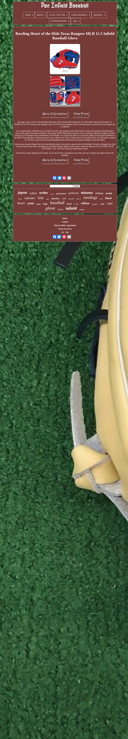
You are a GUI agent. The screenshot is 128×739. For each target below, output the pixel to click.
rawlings (90, 197)
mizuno (87, 192)
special (71, 199)
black (108, 198)
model (109, 193)
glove (50, 208)
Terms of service (65, 229)
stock (101, 199)
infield (71, 208)
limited (60, 209)
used (102, 204)
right (110, 203)
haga (45, 204)
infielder (29, 198)
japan (22, 192)
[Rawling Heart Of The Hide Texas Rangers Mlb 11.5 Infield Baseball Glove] (65, 59)
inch (47, 199)
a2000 (30, 203)
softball (33, 193)
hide (41, 198)
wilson (85, 203)
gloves (78, 199)
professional (61, 194)
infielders (55, 198)
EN (62, 232)
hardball (95, 204)
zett (64, 198)
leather (20, 199)
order (43, 193)
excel (52, 194)
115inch (99, 193)
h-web (76, 204)
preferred (73, 193)
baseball (57, 202)
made (38, 204)
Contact (65, 222)
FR (67, 232)
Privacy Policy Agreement (65, 225)
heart (21, 203)
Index (64, 218)
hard (69, 203)
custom (81, 209)
